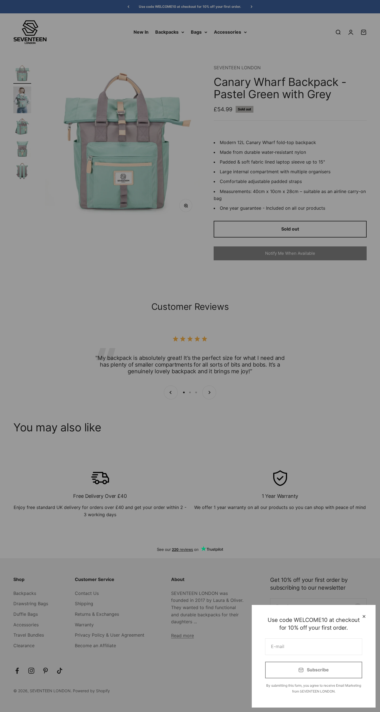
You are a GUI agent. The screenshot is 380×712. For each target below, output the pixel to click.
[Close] (364, 616)
